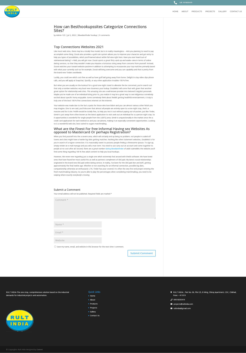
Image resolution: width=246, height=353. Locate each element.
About (185, 12)
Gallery (222, 12)
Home (175, 12)
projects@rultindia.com (183, 304)
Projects (210, 12)
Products (197, 12)
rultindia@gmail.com (182, 308)
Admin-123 (60, 35)
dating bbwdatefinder (114, 148)
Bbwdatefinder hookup (87, 35)
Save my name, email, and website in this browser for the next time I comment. (90, 246)
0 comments (104, 35)
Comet (40, 349)
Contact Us (236, 12)
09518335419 (179, 299)
